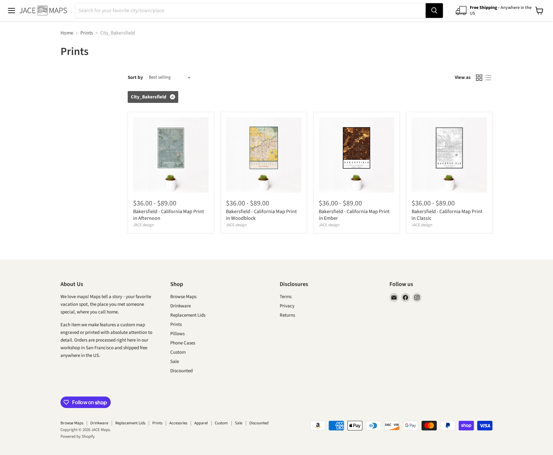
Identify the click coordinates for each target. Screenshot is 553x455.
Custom (178, 352)
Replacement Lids (187, 315)
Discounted (181, 370)
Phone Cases (182, 343)
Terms (286, 296)
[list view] (488, 77)
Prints (86, 33)
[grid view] (479, 77)
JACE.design (143, 225)
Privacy (287, 306)
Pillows (177, 333)
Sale (174, 361)
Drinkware (180, 306)
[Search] (434, 10)
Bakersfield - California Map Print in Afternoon (168, 215)
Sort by (135, 77)
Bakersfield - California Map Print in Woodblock (261, 215)
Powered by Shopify (77, 436)
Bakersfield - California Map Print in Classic (447, 215)
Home (66, 33)
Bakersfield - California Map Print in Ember (354, 215)
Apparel (201, 423)
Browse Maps (183, 296)
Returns (287, 315)
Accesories (178, 423)
